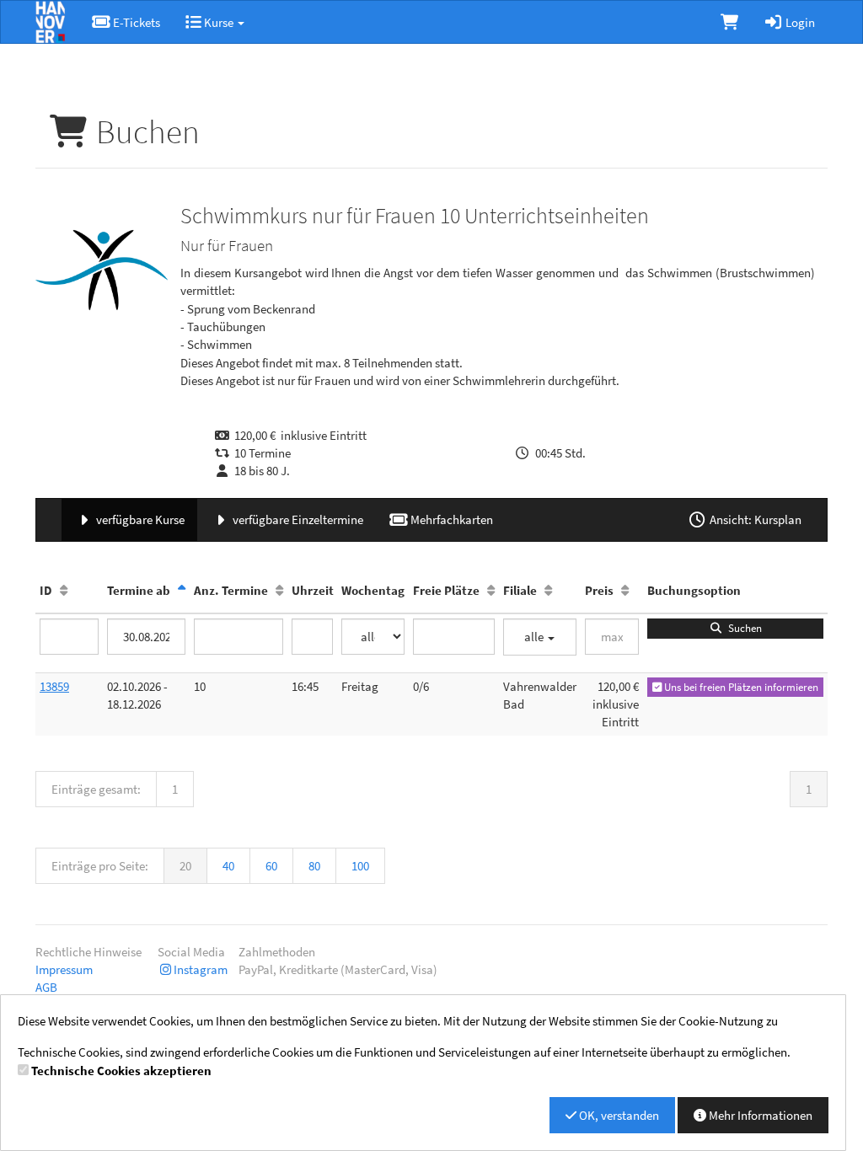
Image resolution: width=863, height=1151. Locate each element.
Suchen (742, 628)
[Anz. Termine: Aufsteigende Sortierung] (279, 590)
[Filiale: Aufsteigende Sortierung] (548, 590)
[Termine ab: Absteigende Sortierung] (181, 590)
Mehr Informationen (759, 1115)
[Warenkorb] (729, 22)
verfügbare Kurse (139, 519)
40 (228, 866)
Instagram (201, 969)
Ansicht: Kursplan (754, 519)
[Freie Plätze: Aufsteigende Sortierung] (491, 590)
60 (271, 866)
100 (360, 866)
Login (799, 22)
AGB (46, 987)
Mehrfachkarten (450, 519)
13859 (54, 686)
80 (314, 866)
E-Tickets (135, 22)
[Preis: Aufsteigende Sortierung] (625, 590)
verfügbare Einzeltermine (296, 519)
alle (535, 637)
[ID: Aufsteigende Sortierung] (63, 590)
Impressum (64, 969)
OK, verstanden (617, 1115)
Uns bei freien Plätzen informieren (740, 687)
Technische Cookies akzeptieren (121, 1071)
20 (185, 866)
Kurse (218, 22)
